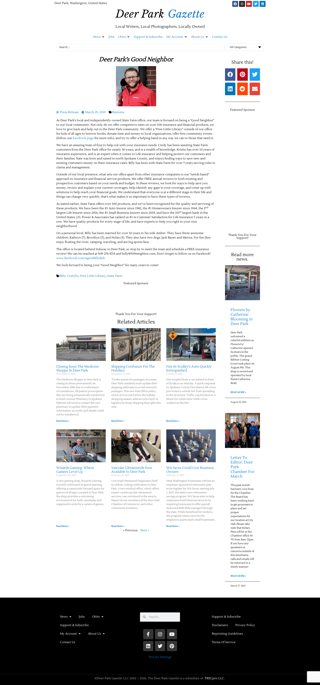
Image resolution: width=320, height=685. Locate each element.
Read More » (62, 421)
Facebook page (83, 138)
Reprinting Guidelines (227, 634)
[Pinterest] (172, 646)
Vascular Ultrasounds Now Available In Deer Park (131, 470)
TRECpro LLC (214, 678)
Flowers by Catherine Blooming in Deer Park (242, 316)
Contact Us (67, 642)
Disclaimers (220, 625)
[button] (99, 37)
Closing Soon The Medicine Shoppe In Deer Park (77, 368)
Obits (96, 617)
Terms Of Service (224, 642)
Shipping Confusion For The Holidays (133, 368)
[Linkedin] (263, 4)
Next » (144, 530)
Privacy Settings (160, 657)
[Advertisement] (123, 297)
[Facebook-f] (148, 634)
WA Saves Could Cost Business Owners (190, 470)
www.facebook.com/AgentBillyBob (80, 258)
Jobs (82, 617)
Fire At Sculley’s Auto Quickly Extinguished (189, 368)
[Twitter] (256, 4)
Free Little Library (93, 276)
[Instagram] (242, 4)
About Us (94, 634)
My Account (68, 634)
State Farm (114, 276)
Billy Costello (69, 276)
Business (118, 112)
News (64, 617)
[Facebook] (235, 4)
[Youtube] (249, 4)
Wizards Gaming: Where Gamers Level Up (75, 470)
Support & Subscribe (74, 625)
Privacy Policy (245, 625)
